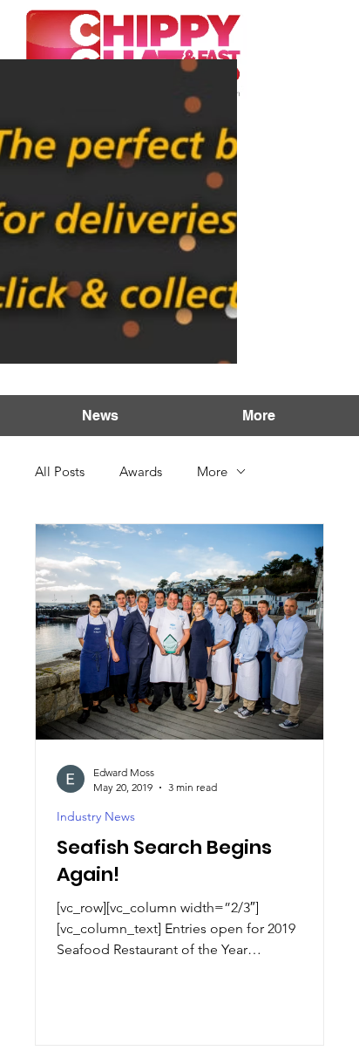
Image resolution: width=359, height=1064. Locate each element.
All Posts (60, 471)
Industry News (96, 816)
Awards (140, 471)
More (212, 471)
